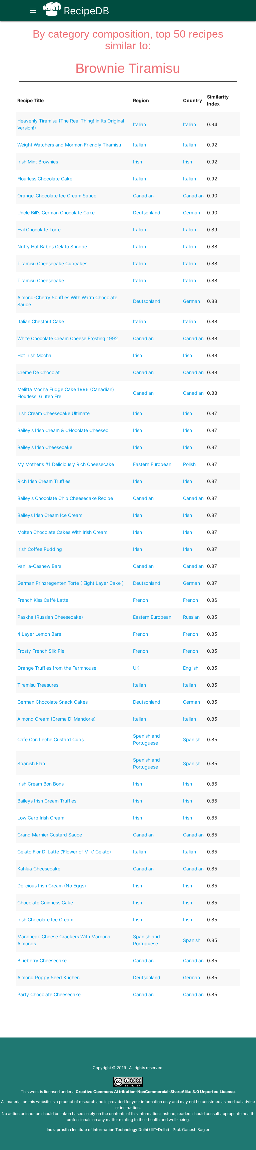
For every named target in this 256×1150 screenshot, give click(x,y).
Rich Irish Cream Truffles (43, 481)
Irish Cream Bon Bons (40, 784)
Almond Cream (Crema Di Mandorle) (56, 719)
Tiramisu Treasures (37, 685)
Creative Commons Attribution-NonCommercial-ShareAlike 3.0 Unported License (155, 1091)
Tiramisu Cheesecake (40, 280)
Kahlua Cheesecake (38, 868)
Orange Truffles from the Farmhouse (56, 668)
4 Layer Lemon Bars (39, 634)
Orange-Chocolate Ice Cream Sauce (56, 195)
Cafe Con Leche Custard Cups (50, 739)
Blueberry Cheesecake (42, 960)
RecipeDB (85, 11)
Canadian (143, 195)
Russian (191, 617)
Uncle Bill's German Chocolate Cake (56, 212)
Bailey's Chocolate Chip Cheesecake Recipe (65, 498)
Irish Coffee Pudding (39, 549)
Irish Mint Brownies (37, 161)
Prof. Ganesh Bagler (191, 1129)
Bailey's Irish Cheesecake (44, 447)
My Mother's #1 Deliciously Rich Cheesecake (65, 464)
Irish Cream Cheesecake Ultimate (53, 413)
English (190, 668)
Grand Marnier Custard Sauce (49, 834)
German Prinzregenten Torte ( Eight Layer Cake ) (70, 583)
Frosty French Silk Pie (40, 651)
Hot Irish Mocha (34, 355)
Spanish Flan (31, 763)
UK (136, 668)
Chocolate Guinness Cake (45, 902)
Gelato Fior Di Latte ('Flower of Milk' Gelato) (64, 851)
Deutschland (146, 212)
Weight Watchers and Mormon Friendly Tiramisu (69, 144)
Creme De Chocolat (38, 372)
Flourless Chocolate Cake (44, 178)
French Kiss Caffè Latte (42, 600)
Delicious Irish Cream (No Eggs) (51, 885)
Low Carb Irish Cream (40, 817)
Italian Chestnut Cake (40, 321)
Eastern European (152, 464)
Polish (189, 464)
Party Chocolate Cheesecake (49, 994)
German (191, 212)
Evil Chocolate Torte (39, 229)
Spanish (191, 739)
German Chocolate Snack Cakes (52, 702)
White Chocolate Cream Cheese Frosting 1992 (67, 338)
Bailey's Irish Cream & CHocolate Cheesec (62, 430)
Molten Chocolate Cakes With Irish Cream (62, 532)
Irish (137, 161)
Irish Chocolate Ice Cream (45, 919)
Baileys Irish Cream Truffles (46, 801)
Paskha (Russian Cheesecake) (50, 617)
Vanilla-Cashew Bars (39, 566)
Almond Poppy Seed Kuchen (48, 977)
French (140, 600)
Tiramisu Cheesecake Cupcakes (52, 263)
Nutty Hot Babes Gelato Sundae (52, 246)
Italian (139, 124)
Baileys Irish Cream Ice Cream (49, 515)
